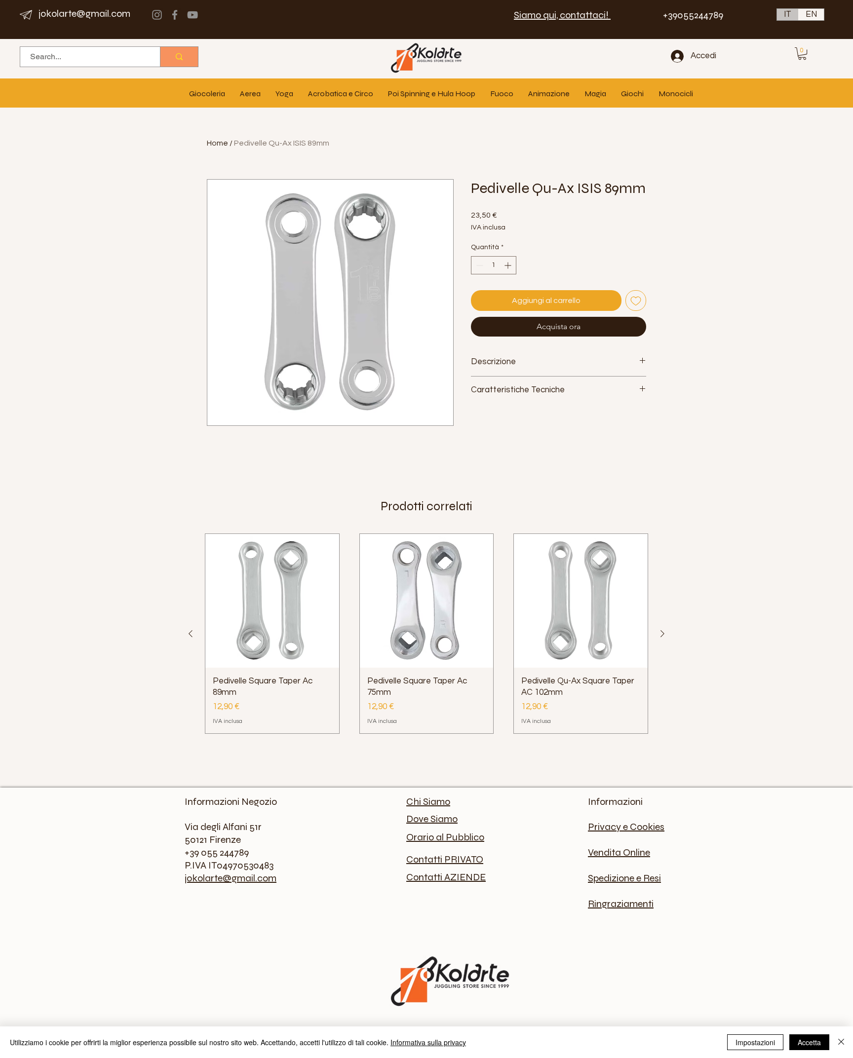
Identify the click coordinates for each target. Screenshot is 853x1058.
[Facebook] (174, 14)
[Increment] (509, 265)
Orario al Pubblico (445, 837)
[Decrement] (478, 265)
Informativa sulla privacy (428, 1042)
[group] (426, 633)
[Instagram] (157, 14)
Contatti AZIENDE (446, 877)
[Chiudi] (841, 1042)
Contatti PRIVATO (444, 859)
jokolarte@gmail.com (84, 13)
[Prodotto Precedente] (190, 634)
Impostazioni (755, 1042)
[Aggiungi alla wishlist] (635, 300)
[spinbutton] (494, 265)
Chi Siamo (428, 801)
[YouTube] (192, 14)
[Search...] (179, 57)
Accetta (809, 1042)
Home (217, 143)
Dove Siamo (432, 819)
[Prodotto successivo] (662, 634)
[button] (802, 53)
